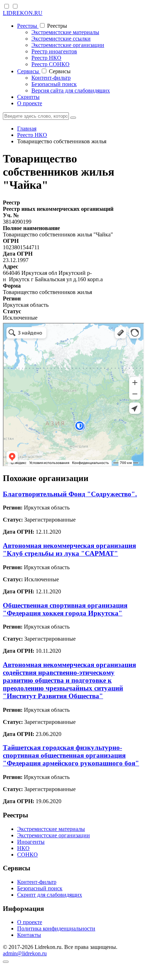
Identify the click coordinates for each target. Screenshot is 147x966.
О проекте (29, 103)
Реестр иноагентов (54, 51)
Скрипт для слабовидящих (49, 895)
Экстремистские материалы (65, 32)
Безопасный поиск (54, 84)
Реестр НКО (46, 58)
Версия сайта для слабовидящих (70, 90)
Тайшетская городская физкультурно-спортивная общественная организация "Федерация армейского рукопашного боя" (71, 755)
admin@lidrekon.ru (25, 953)
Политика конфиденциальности (56, 928)
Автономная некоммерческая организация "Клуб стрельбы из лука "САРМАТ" (69, 549)
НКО (23, 848)
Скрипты (28, 97)
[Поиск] (73, 118)
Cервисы (28, 71)
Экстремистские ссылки (61, 39)
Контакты (29, 935)
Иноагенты (31, 842)
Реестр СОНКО (50, 64)
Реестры (28, 26)
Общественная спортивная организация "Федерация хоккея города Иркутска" (65, 609)
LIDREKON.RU (22, 13)
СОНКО (27, 855)
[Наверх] (6, 962)
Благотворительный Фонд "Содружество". (70, 494)
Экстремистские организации (67, 45)
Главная (26, 129)
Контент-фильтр (51, 78)
